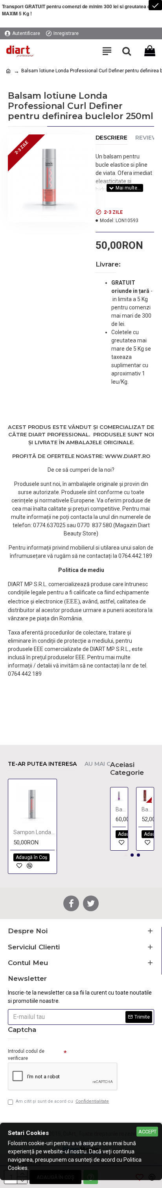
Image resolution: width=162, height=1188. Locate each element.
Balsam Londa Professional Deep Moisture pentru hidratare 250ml (121, 809)
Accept (147, 1132)
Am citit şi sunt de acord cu (62, 1101)
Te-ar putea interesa (42, 764)
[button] (125, 855)
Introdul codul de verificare (26, 1054)
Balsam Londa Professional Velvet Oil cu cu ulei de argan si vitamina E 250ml (147, 809)
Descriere (111, 137)
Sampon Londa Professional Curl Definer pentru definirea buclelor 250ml (34, 832)
